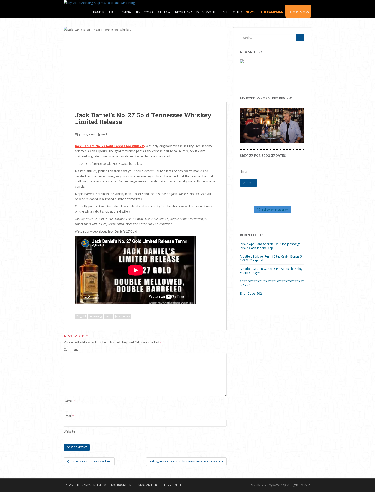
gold (108, 316)
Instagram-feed (207, 12)
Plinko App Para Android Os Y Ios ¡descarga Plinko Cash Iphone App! (270, 246)
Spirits (112, 12)
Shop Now (298, 12)
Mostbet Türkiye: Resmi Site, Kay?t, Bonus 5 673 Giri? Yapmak (271, 258)
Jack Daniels (122, 316)
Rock (104, 134)
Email (69, 416)
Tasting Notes (130, 12)
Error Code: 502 (251, 293)
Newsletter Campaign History (86, 485)
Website (69, 431)
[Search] (300, 37)
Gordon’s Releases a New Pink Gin (90, 461)
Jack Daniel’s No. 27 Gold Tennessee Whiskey (110, 146)
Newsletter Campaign (264, 12)
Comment (71, 349)
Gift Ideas (164, 12)
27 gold (81, 316)
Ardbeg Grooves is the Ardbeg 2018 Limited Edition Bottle (185, 461)
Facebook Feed (232, 12)
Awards (149, 12)
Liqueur (98, 12)
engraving (96, 316)
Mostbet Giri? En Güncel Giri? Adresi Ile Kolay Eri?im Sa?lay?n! (271, 271)
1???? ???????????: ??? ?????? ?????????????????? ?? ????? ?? (272, 283)
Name (69, 401)
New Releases (183, 12)
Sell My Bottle (171, 485)
